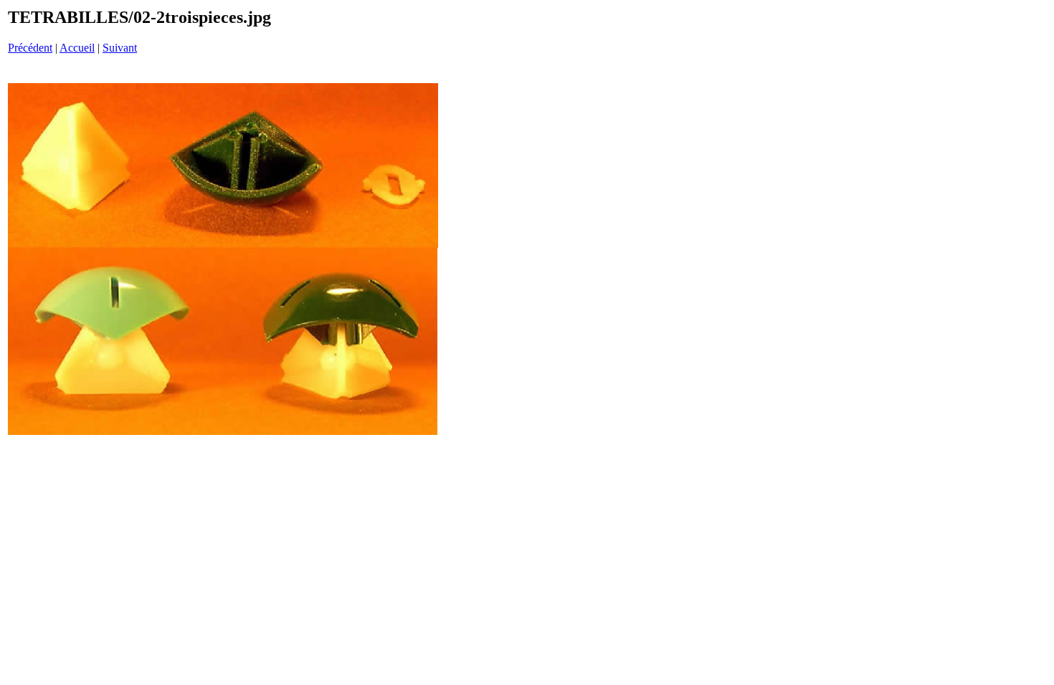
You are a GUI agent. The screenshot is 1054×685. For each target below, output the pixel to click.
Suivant (120, 48)
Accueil (77, 48)
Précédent (30, 48)
